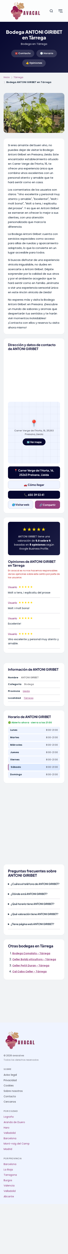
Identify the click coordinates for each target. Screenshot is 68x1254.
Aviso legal (10, 1075)
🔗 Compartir (47, 504)
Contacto (10, 1096)
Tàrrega (18, 77)
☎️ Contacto (23, 53)
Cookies (9, 1085)
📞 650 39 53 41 (34, 494)
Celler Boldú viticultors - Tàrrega (34, 959)
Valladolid (10, 1133)
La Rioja (8, 1169)
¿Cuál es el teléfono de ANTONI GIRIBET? (35, 883)
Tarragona (10, 1175)
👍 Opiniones (34, 63)
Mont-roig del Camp (17, 1143)
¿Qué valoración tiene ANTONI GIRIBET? (34, 914)
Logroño (9, 1117)
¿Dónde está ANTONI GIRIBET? (29, 893)
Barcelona (10, 1138)
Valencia (9, 1185)
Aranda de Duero (14, 1122)
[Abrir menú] (60, 11)
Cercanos (10, 1101)
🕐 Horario (46, 53)
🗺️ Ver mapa (34, 442)
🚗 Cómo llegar (34, 484)
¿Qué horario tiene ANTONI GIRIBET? (32, 903)
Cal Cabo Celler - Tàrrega (29, 971)
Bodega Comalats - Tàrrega (31, 953)
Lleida (26, 691)
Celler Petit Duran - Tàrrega (30, 965)
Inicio (7, 77)
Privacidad (10, 1080)
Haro (6, 1127)
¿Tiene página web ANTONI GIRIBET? (32, 924)
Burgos (8, 1180)
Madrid (8, 1149)
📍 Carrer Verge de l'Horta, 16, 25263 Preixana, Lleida (34, 472)
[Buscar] (51, 11)
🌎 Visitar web (20, 504)
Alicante (9, 1196)
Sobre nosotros (13, 1091)
